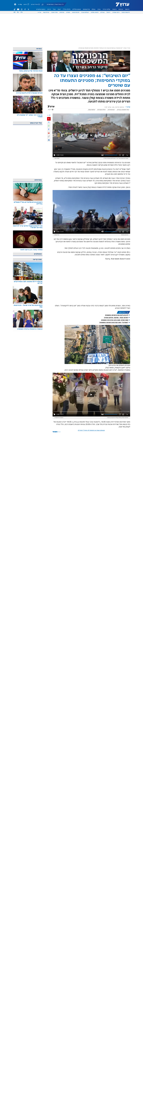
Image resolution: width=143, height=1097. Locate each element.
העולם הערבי (85, 12)
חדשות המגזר (125, 12)
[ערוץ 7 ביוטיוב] (18, 9)
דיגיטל (108, 12)
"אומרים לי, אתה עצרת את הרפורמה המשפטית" (113, 322)
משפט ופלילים (77, 9)
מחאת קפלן (91, 109)
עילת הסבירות (101, 109)
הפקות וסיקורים (40, 9)
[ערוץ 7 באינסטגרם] (21, 9)
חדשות (127, 9)
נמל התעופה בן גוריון (123, 109)
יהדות (49, 9)
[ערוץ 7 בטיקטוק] (14, 9)
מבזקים (121, 9)
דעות (59, 9)
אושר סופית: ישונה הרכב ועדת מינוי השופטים (114, 320)
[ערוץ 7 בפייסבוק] (25, 9)
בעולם (93, 9)
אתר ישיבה (54, 12)
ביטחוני (114, 9)
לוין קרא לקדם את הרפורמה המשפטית (116, 315)
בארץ (99, 9)
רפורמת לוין (111, 109)
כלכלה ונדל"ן (66, 9)
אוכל (54, 9)
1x (127, 155)
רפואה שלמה (94, 12)
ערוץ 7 (128, 48)
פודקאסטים (86, 9)
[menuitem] (127, 9)
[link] (27, 71)
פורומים (62, 12)
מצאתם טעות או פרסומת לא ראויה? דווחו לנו (91, 430)
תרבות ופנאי (75, 12)
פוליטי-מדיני (106, 9)
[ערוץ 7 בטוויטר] (28, 9)
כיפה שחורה (116, 12)
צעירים (102, 12)
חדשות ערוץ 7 (121, 5)
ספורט (68, 12)
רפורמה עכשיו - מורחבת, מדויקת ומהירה (116, 317)
